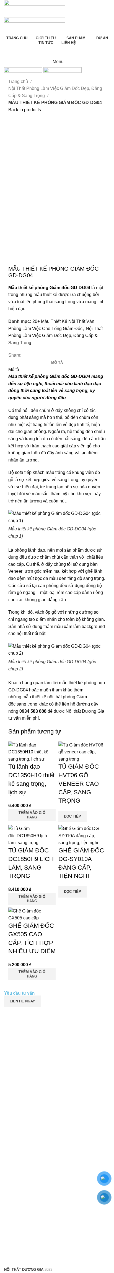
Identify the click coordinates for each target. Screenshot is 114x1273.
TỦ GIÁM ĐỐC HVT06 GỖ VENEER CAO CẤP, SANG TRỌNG (78, 783)
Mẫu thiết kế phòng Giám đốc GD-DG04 (49, 376)
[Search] (57, 50)
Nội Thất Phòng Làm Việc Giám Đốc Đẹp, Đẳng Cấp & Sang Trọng (55, 92)
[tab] (57, 362)
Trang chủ (18, 81)
